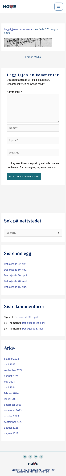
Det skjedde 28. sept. (15, 281)
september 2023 (13, 422)
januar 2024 (11, 399)
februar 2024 (11, 393)
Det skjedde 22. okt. (15, 264)
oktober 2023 (11, 416)
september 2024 (13, 370)
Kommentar (14, 91)
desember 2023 (12, 404)
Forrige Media (33, 57)
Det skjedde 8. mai (32, 328)
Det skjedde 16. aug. (15, 287)
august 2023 (11, 427)
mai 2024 (9, 381)
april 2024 (9, 387)
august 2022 (11, 433)
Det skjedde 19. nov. (15, 269)
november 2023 (13, 410)
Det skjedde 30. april (15, 275)
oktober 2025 (11, 358)
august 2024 (11, 376)
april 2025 (9, 364)
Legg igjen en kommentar (18, 29)
